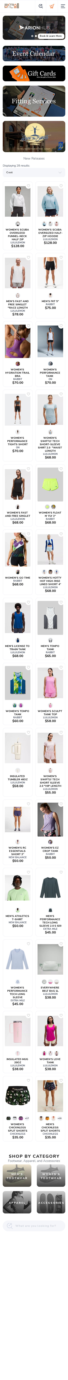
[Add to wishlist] (28, 186)
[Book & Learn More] (34, 28)
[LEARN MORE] (34, 53)
